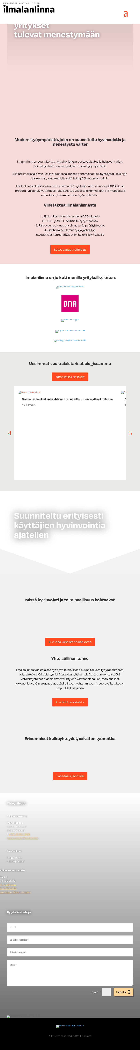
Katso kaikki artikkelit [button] (70, 377)
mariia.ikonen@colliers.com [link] (22, 838)
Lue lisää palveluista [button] (70, 702)
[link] (28, 11)
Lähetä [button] (121, 992)
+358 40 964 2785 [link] (19, 834)
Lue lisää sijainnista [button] (70, 776)
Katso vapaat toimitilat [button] (70, 249)
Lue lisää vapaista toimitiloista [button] (70, 642)
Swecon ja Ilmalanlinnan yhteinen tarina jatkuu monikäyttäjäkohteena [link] (67, 399)
